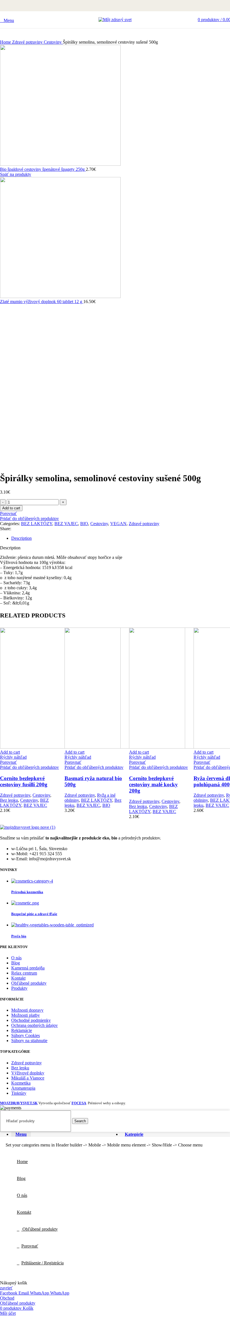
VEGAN (118, 523)
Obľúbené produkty (29, 983)
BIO (84, 523)
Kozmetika (21, 1083)
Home (6, 42)
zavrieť (6, 1288)
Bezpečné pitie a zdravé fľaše (34, 914)
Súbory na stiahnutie (29, 1040)
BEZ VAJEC (66, 523)
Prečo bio (18, 936)
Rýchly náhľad (13, 757)
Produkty (19, 988)
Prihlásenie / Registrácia (42, 1262)
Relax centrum (24, 973)
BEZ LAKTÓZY (36, 523)
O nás (16, 957)
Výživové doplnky (27, 1073)
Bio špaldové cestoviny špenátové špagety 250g (43, 169)
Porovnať (29, 1246)
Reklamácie (21, 1030)
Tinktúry (18, 1093)
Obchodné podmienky (31, 1020)
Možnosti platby (25, 1015)
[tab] (120, 538)
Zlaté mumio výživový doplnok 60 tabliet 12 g (41, 301)
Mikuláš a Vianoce (27, 1078)
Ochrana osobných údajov (34, 1025)
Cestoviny (53, 42)
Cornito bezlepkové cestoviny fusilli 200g (23, 781)
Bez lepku (9, 800)
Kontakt (18, 978)
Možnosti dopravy (27, 1010)
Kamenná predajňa (28, 968)
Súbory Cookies (25, 1035)
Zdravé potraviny (28, 42)
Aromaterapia (23, 1088)
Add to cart (11, 508)
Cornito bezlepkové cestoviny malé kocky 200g (153, 784)
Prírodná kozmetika (27, 892)
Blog (15, 962)
